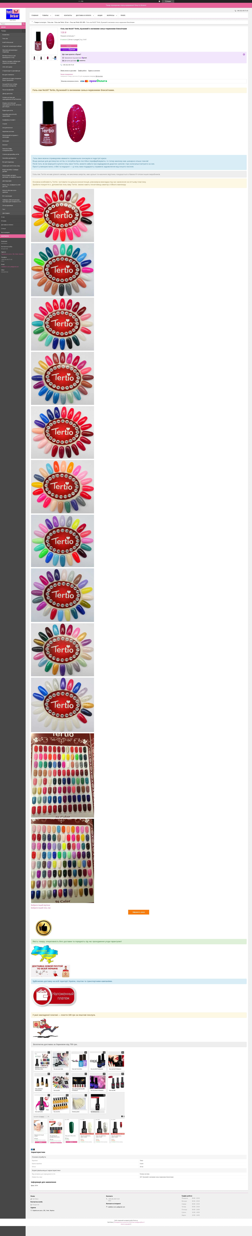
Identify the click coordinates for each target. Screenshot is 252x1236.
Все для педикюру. (8, 162)
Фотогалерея (5, 232)
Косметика (5, 35)
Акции (100, 15)
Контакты (68, 15)
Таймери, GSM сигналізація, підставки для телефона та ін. (11, 200)
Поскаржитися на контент (121, 1222)
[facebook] (32, 1150)
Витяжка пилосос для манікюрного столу (9, 56)
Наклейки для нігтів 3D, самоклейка (9, 115)
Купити (69, 46)
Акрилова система (8, 131)
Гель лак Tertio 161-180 (77, 22)
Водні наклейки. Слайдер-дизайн (10, 170)
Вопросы (110, 15)
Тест (3, 209)
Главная (35, 15)
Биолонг (5, 145)
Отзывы (3, 221)
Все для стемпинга (8, 74)
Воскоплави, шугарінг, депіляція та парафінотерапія (11, 176)
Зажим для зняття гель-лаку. (11, 166)
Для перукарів (6, 181)
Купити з (65, 50)
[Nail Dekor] (12, 14)
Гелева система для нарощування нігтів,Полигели (11, 98)
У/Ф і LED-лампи (7, 67)
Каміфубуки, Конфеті (8, 120)
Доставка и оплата (7, 225)
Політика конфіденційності (137, 1222)
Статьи (3, 228)
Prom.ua (135, 1220)
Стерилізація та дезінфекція (11, 71)
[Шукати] (24, 23)
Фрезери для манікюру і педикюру (10, 51)
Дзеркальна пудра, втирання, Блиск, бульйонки (11, 79)
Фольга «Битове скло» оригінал (9, 191)
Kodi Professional (7, 42)
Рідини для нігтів (7, 110)
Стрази (4, 124)
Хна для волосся (7, 127)
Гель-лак (5, 38)
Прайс (123, 15)
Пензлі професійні (8, 90)
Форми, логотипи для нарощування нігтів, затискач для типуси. (11, 104)
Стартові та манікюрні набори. (12, 46)
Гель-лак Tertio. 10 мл (62, 22)
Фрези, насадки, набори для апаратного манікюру (11, 62)
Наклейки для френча (9, 158)
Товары (3, 31)
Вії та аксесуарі (7, 196)
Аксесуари (5, 141)
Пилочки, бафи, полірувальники (7, 149)
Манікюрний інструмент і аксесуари (10, 136)
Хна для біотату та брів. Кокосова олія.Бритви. (9, 85)
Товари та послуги (40, 22)
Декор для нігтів (7, 93)
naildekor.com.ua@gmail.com (10, 267)
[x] (34, 1150)
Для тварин (6, 213)
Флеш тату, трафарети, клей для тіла (11, 185)
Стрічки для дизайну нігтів (10, 154)
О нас (3, 217)
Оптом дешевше (7, 205)
